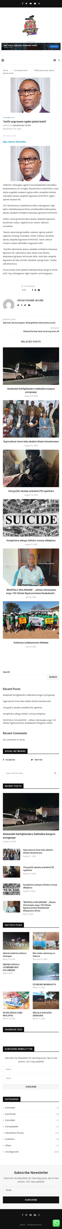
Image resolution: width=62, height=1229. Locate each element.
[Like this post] (27, 290)
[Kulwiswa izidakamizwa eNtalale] (31, 620)
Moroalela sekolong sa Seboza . (44, 954)
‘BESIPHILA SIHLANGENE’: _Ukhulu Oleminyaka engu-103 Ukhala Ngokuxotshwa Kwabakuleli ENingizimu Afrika (29, 721)
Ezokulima (32, 1139)
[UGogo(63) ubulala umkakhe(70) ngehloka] (31, 468)
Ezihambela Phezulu (32, 1132)
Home (5, 70)
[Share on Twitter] (35, 290)
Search (6, 672)
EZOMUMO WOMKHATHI (44, 984)
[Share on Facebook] (32, 290)
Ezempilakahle (32, 1126)
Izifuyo (32, 1145)
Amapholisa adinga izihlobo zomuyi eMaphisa (31, 540)
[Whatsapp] (39, 3)
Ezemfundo (32, 1114)
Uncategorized (20, 70)
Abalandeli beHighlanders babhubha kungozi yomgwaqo (29, 695)
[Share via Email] (39, 290)
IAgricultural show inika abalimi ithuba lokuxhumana (31, 441)
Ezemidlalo (32, 1120)
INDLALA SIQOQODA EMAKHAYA (42, 1014)
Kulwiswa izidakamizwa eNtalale (31, 642)
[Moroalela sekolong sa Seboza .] (46, 941)
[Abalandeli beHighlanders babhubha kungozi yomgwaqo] (31, 366)
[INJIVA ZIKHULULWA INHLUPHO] (16, 1000)
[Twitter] (26, 3)
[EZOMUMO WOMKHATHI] (46, 972)
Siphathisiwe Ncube (22, 125)
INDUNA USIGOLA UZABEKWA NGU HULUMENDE (11, 967)
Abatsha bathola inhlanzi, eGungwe (15, 954)
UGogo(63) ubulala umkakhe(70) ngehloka (31, 491)
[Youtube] (31, 3)
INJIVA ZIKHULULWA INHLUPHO (12, 1014)
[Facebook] (22, 3)
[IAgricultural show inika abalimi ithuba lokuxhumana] (31, 419)
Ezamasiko (32, 1107)
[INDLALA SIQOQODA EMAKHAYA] (46, 1000)
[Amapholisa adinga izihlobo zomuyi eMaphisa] (31, 518)
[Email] (35, 3)
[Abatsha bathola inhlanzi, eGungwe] (16, 941)
